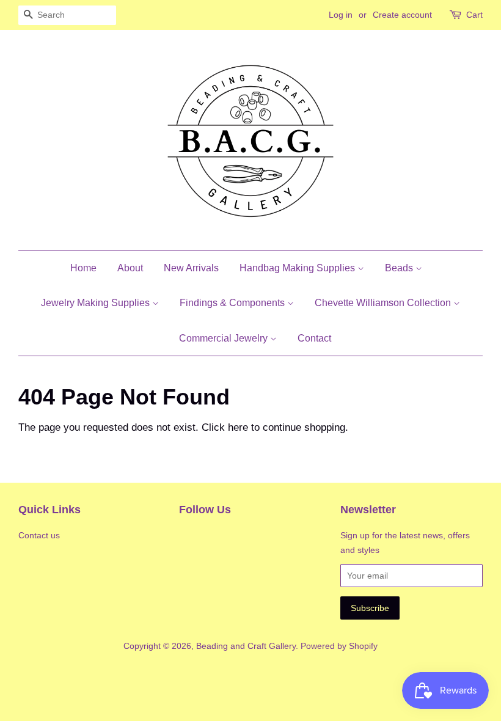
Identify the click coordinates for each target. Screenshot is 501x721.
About (130, 268)
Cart (474, 15)
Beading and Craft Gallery (246, 646)
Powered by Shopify (339, 646)
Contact (314, 338)
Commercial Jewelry (224, 338)
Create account (402, 15)
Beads (400, 268)
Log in (341, 15)
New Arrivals (191, 268)
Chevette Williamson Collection (384, 303)
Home (83, 268)
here (238, 427)
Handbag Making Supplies (298, 268)
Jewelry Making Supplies (96, 303)
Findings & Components (233, 303)
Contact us (39, 535)
